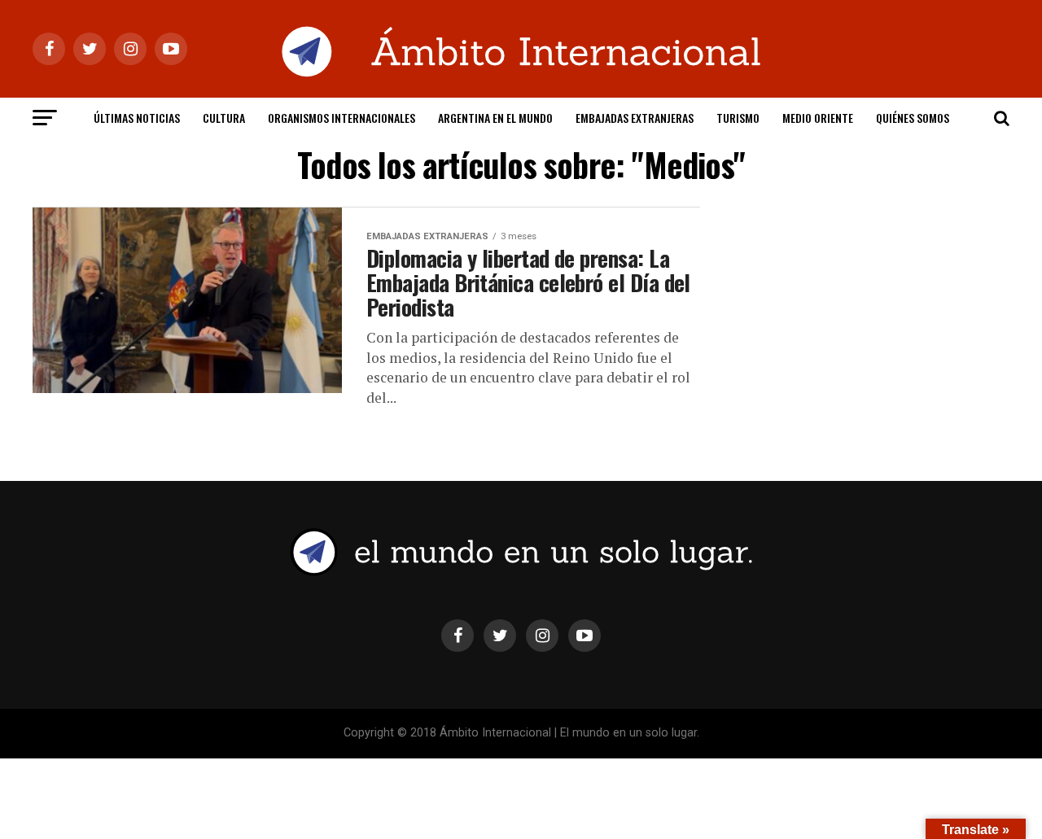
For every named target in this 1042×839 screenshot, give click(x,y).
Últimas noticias (137, 117)
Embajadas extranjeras (635, 117)
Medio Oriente (817, 117)
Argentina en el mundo (495, 117)
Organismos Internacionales (341, 117)
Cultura (224, 117)
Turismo (738, 117)
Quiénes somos (912, 117)
